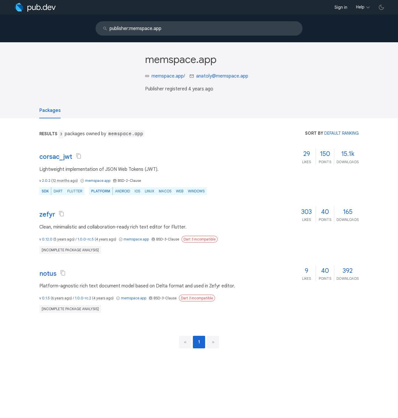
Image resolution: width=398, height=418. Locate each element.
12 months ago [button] (64, 180)
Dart (58, 191)
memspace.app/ (168, 76)
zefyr (47, 214)
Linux (149, 191)
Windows (196, 191)
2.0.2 (46, 180)
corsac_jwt (55, 157)
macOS (165, 191)
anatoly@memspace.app (222, 76)
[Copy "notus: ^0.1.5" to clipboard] (63, 273)
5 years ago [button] (63, 239)
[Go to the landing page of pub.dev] (35, 7)
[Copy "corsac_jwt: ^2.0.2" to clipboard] (79, 156)
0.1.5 (46, 298)
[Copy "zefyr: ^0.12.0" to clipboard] (61, 214)
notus (48, 274)
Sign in (340, 7)
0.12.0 (47, 239)
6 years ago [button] (61, 298)
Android (122, 191)
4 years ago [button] (200, 89)
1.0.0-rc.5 (86, 239)
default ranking (341, 133)
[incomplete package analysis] (70, 250)
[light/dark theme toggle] (381, 7)
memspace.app (97, 180)
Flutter (74, 191)
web (179, 191)
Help (360, 7)
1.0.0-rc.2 (83, 298)
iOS (137, 191)
